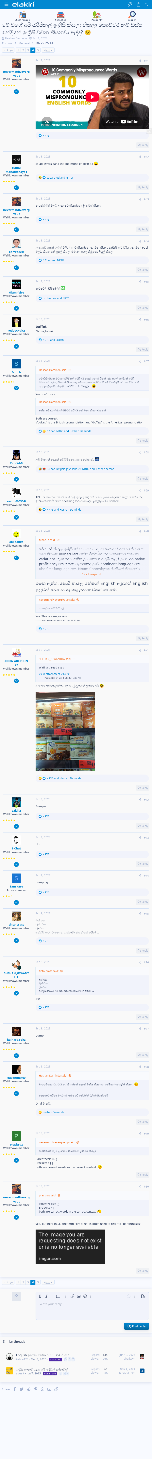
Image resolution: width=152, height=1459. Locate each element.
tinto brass (16, 924)
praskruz (16, 1144)
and (59, 177)
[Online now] (16, 806)
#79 (146, 1134)
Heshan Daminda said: (53, 370)
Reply (145, 145)
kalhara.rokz (16, 1039)
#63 (146, 199)
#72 (146, 800)
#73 (146, 838)
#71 (146, 650)
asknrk (20, 1373)
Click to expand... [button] (92, 574)
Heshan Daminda (16, 38)
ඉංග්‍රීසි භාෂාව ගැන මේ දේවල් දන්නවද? (42, 1369)
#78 (146, 1067)
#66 (146, 320)
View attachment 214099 (55, 674)
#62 (146, 157)
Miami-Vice (16, 292)
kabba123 (22, 1359)
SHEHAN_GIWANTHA (16, 975)
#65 (146, 281)
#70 (146, 531)
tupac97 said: (47, 540)
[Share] (140, 61)
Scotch (16, 372)
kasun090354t (16, 501)
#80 (146, 1186)
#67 (146, 361)
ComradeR (16, 252)
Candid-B (16, 463)
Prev (10, 50)
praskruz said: (47, 1195)
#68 (146, 452)
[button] (6, 4)
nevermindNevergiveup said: (57, 599)
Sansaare (16, 886)
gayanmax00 (16, 1078)
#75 (146, 913)
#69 (146, 490)
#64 (146, 241)
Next (46, 50)
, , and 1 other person (80, 469)
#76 (146, 962)
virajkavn (129, 1358)
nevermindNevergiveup (16, 73)
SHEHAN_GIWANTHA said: (55, 659)
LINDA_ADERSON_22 (16, 663)
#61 (146, 61)
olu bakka (16, 542)
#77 (146, 1029)
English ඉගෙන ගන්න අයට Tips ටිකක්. (43, 1355)
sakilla (16, 810)
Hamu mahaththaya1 (16, 169)
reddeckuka (16, 330)
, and (68, 431)
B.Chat (16, 848)
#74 (146, 875)
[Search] (146, 4)
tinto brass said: (49, 971)
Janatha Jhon (127, 1372)
